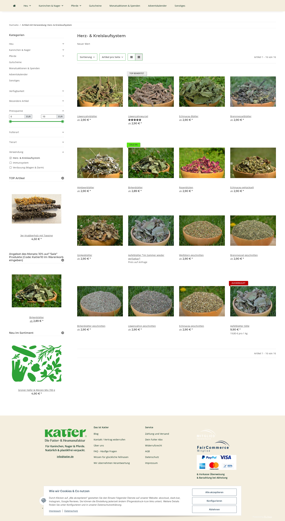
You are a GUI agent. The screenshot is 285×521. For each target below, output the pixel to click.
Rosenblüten (186, 187)
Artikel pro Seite (111, 57)
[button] (131, 57)
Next (56, 216)
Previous (17, 216)
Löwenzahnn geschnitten (142, 326)
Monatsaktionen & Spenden (24, 68)
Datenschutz (71, 510)
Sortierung (86, 57)
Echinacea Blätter (188, 116)
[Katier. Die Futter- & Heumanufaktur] (14, 5)
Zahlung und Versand (157, 433)
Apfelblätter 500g (239, 326)
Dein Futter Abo (153, 439)
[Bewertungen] (134, 119)
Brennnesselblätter (241, 116)
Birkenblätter (135, 187)
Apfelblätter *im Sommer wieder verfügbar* (146, 257)
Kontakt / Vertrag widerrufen (109, 439)
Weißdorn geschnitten (191, 255)
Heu (11, 43)
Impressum (55, 510)
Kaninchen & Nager (20, 50)
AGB (147, 451)
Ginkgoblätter (84, 255)
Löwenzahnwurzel (138, 116)
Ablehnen (214, 509)
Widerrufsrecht (153, 445)
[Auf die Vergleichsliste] (108, 74)
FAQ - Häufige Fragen (105, 451)
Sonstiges (14, 80)
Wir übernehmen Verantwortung (112, 463)
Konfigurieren (214, 500)
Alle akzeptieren (214, 492)
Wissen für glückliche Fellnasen (111, 457)
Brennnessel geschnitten (244, 255)
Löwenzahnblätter (87, 116)
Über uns (99, 445)
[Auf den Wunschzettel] (117, 74)
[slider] (10, 121)
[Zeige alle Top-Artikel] (62, 178)
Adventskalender (18, 74)
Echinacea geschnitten (191, 326)
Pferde (12, 56)
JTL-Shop (268, 516)
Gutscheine (15, 62)
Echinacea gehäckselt (242, 187)
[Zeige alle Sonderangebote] (62, 260)
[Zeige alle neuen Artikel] (62, 332)
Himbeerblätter (85, 187)
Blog (96, 433)
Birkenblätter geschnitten (91, 326)
